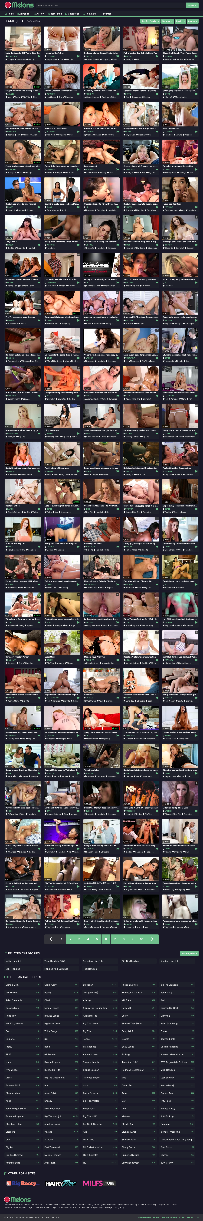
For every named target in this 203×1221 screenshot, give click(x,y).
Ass (127, 97)
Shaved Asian (138, 1139)
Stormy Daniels (132, 436)
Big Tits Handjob (130, 961)
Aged (22, 1100)
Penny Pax (12, 285)
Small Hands (92, 436)
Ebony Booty (138, 1147)
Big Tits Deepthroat (61, 1077)
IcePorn (168, 245)
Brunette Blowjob (138, 1155)
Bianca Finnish (92, 59)
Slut (61, 1039)
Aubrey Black (92, 399)
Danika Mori (170, 738)
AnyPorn (11, 735)
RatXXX (89, 320)
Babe (88, 323)
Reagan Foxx (92, 852)
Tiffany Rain (13, 814)
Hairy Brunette (100, 1155)
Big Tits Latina (100, 1023)
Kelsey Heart (171, 172)
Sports (30, 625)
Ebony (70, 663)
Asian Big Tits (100, 1015)
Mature (26, 135)
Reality (168, 512)
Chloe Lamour (92, 97)
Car (138, 1100)
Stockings (136, 97)
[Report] (38, 56)
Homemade (170, 436)
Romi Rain (12, 889)
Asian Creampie (22, 1000)
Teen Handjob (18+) (54, 961)
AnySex (10, 94)
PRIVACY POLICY (161, 1217)
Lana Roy (130, 701)
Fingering (66, 323)
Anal (128, 285)
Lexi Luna (51, 97)
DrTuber (90, 245)
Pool (138, 1108)
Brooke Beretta (14, 927)
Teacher (129, 776)
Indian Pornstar (61, 1108)
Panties (24, 776)
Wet (143, 172)
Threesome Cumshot (138, 992)
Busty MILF (138, 1031)
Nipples (188, 135)
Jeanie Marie (13, 701)
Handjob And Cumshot (56, 968)
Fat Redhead (100, 1046)
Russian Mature (138, 984)
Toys (73, 625)
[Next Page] (152, 939)
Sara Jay (12, 663)
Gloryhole (177, 1015)
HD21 (88, 207)
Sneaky (61, 1100)
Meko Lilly (169, 889)
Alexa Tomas (53, 587)
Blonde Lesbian (100, 1069)
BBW (22, 1054)
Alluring (100, 1000)
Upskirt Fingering (177, 1046)
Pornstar (135, 361)
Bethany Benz (53, 436)
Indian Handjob (13, 961)
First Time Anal (61, 1147)
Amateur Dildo (22, 1162)
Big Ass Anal (177, 1093)
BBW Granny (177, 1162)
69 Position (61, 1054)
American (169, 59)
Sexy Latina (138, 1046)
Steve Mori (184, 738)
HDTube (128, 547)
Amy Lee (12, 625)
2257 (181, 1217)
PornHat (51, 56)
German (190, 248)
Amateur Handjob (169, 961)
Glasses (177, 1155)
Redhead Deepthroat (138, 1069)
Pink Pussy (177, 1147)
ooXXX (49, 660)
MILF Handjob (13, 968)
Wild (138, 1077)
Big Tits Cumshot (22, 1155)
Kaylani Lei (52, 59)
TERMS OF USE (144, 1217)
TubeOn (168, 132)
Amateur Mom (100, 1054)
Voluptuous (100, 1108)
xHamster (51, 282)
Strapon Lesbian (100, 1062)
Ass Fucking (147, 625)
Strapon (61, 1139)
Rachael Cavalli (93, 285)
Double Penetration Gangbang (177, 1140)
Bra (23, 738)
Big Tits (180, 59)
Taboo (100, 1039)
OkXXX (89, 56)
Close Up (169, 248)
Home (10, 13)
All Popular (24, 13)
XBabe (10, 207)
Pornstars (90, 13)
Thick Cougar (61, 1031)
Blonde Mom (22, 984)
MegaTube (91, 584)
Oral (61, 59)
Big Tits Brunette (177, 984)
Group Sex (138, 1085)
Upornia (168, 56)
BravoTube (12, 56)
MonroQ (168, 97)
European (51, 738)
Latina (103, 436)
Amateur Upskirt (61, 1124)
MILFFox (168, 320)
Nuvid (49, 622)
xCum (49, 358)
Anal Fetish (61, 1162)
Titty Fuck (177, 1100)
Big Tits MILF (100, 1116)
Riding (75, 361)
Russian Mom (22, 1008)
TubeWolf (130, 358)
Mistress (138, 1116)
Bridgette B (13, 323)
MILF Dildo (100, 1139)
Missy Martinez (93, 625)
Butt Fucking (177, 1116)
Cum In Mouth (14, 399)
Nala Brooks (13, 550)
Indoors (112, 436)
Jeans (21, 210)
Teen (56, 474)
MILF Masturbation (100, 1147)
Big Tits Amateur (100, 1100)
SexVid (89, 433)
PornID (10, 358)
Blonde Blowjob (177, 1085)
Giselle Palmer (14, 512)
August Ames (131, 889)
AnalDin (129, 849)
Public (115, 927)
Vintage (182, 172)
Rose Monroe (53, 210)
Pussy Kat (12, 172)
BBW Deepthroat (138, 1162)
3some (11, 135)
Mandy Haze (13, 738)
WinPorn (11, 169)
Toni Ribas (24, 889)
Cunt (22, 1139)
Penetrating (177, 992)
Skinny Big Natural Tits (100, 1008)
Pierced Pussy (177, 1108)
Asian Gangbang (177, 1023)
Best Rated (56, 13)
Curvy (177, 512)
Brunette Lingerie (22, 1116)
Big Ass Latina (61, 1015)
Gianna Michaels (93, 135)
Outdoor (129, 738)
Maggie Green (92, 663)
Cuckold (105, 97)
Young (21, 625)
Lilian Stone (170, 550)
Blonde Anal (138, 1124)
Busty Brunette (100, 1093)
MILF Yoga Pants (22, 1023)
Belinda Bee (91, 587)
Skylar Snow (170, 776)
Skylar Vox (130, 135)
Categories (73, 13)
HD (100, 1162)
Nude (22, 1062)
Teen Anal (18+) (138, 1062)
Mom (10, 97)
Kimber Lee (170, 663)
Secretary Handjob (93, 961)
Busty (17, 97)
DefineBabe (12, 433)
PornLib (50, 924)
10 (141, 939)
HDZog (128, 56)
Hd (137, 59)
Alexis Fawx (91, 172)
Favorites (106, 13)
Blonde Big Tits (61, 1069)
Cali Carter (91, 701)
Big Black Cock (61, 1023)
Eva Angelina (13, 361)
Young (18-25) (100, 992)
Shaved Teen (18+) (138, 1023)
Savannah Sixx (171, 210)
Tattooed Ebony (100, 1077)
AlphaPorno (53, 698)
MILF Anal (138, 1000)
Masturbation (181, 97)
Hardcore (21, 59)
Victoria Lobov (132, 663)
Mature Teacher (61, 1155)
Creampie (189, 323)
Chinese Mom (22, 1093)
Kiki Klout (51, 135)
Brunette (190, 59)
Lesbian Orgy (177, 1077)
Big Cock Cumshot (100, 1124)
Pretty (22, 1046)
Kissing (146, 97)
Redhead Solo (177, 1039)
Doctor (22, 1031)
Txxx (88, 509)
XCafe (128, 94)
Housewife (169, 361)
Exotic (180, 361)
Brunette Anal (138, 1131)
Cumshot (30, 210)
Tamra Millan (131, 550)
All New (40, 13)
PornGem (11, 132)
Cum (103, 399)
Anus (138, 1093)
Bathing (138, 1054)
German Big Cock (177, 1008)
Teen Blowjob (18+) (22, 1108)
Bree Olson (12, 474)
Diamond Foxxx (27, 285)
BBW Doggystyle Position (177, 1062)
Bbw (102, 587)
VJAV (127, 396)
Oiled (35, 97)
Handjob (32, 59)
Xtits (49, 396)
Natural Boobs (184, 663)
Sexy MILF (138, 1008)
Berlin (177, 1000)
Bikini (23, 323)
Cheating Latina (22, 1124)
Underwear (189, 436)
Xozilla (50, 773)
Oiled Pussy (61, 984)
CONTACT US (192, 1217)
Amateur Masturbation (177, 1054)
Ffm (18, 135)
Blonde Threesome (177, 1131)
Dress (22, 1077)
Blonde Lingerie (61, 1062)
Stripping (106, 59)
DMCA (174, 1217)
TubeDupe (130, 169)
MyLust (50, 547)
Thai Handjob (90, 968)
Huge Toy (22, 1015)
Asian (34, 135)
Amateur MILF (22, 1085)
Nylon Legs (22, 1069)
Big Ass (25, 361)
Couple (11, 59)
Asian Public (61, 1093)
